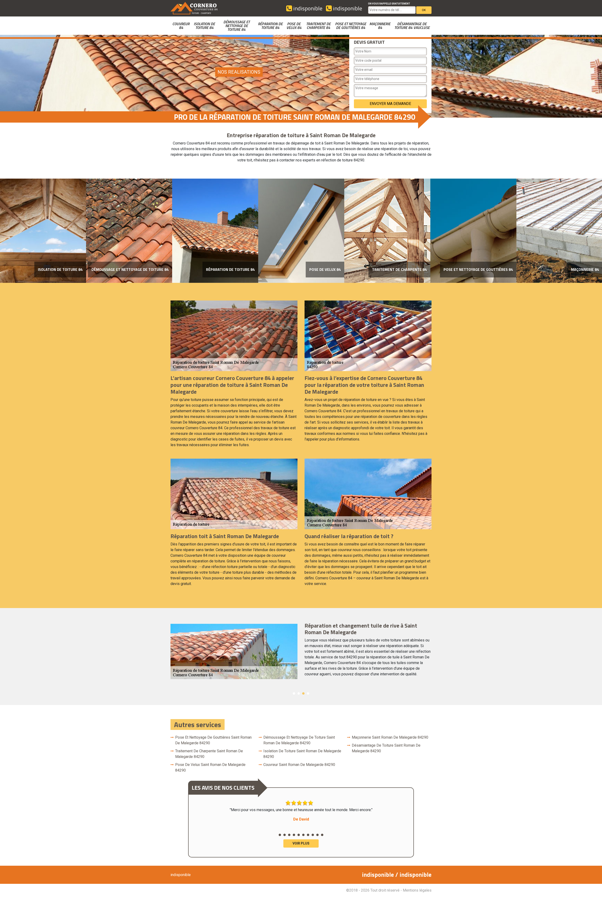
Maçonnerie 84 (379, 25)
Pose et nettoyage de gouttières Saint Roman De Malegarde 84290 (213, 740)
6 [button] (303, 835)
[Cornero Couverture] (194, 8)
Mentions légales (417, 890)
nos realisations (239, 72)
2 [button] (298, 693)
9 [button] (317, 835)
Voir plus (301, 843)
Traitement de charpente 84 (318, 25)
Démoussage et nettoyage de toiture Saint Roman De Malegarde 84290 (299, 740)
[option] (43, 231)
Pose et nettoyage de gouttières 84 (350, 25)
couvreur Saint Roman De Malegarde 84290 (299, 764)
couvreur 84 (181, 25)
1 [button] (294, 693)
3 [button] (303, 693)
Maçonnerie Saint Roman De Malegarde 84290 (390, 737)
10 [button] (322, 835)
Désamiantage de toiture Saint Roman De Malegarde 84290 (386, 748)
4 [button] (308, 693)
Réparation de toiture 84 (270, 25)
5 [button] (298, 835)
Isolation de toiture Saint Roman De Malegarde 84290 (302, 754)
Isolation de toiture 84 (204, 25)
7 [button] (308, 835)
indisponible (307, 8)
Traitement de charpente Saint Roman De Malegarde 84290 (209, 754)
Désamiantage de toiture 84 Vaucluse (412, 25)
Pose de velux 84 (293, 25)
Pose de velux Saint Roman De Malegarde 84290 (210, 767)
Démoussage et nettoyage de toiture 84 (236, 25)
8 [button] (313, 835)
